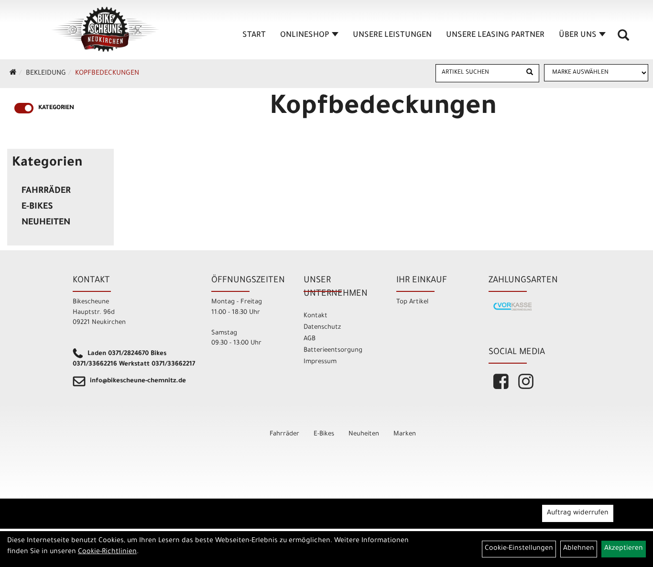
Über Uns (578, 35)
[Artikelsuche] (623, 38)
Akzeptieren (623, 549)
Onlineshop (304, 35)
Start (254, 35)
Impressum (320, 362)
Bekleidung (46, 74)
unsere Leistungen (392, 35)
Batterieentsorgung (333, 350)
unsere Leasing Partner (495, 35)
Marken (404, 434)
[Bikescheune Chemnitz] (105, 29)
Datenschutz (322, 327)
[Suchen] (530, 73)
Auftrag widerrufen (578, 513)
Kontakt (315, 316)
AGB (310, 339)
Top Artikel (412, 302)
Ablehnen (578, 549)
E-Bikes (37, 207)
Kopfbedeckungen (107, 74)
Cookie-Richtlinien (107, 552)
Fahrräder (46, 191)
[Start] (13, 74)
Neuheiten (46, 223)
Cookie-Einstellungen (519, 549)
